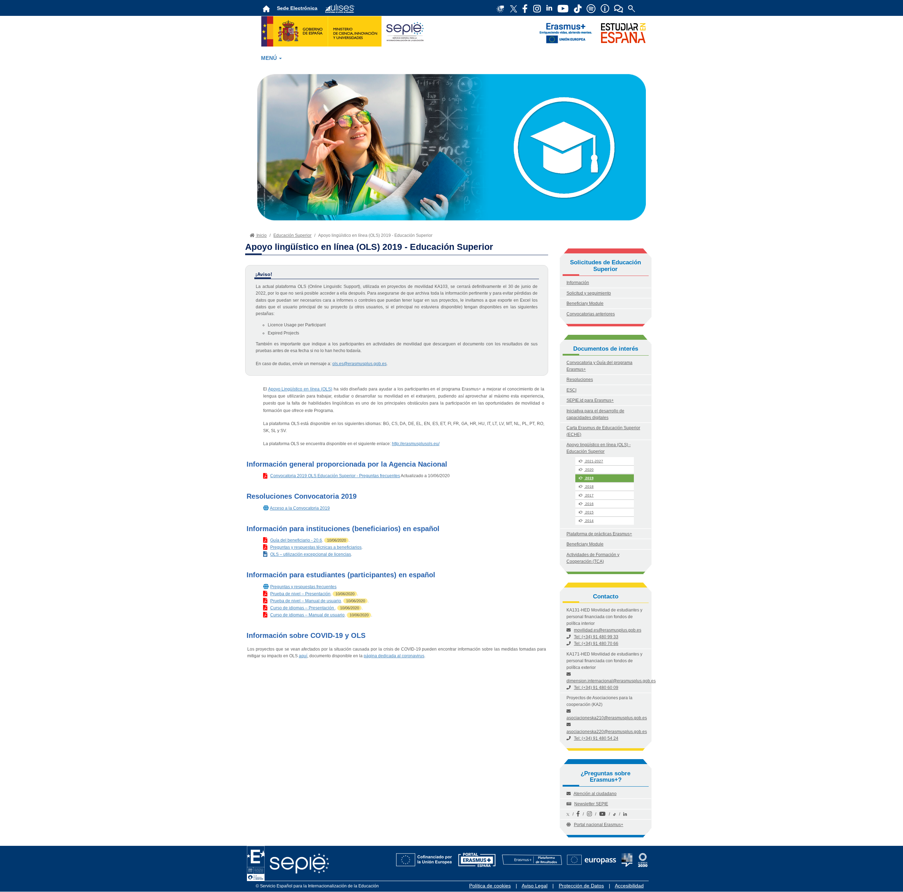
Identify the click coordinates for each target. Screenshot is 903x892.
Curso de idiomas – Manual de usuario (307, 615)
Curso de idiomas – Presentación (302, 607)
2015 (589, 512)
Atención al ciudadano (595, 793)
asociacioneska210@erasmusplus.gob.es (606, 717)
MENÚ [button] (269, 58)
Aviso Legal (534, 885)
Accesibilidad (629, 885)
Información (577, 282)
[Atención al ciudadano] (604, 8)
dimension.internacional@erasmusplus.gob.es (611, 680)
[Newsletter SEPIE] (525, 8)
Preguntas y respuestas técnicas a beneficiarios (316, 547)
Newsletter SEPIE (591, 803)
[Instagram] (589, 814)
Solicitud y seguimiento (588, 293)
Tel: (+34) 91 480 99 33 (596, 636)
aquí (303, 655)
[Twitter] (567, 814)
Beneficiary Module (585, 303)
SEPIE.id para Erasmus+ (590, 400)
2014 (589, 521)
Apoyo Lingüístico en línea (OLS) (300, 389)
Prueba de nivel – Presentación (300, 593)
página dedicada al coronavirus (394, 655)
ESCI (571, 390)
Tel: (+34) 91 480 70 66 (596, 643)
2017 (589, 495)
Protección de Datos (581, 885)
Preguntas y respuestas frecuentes (303, 586)
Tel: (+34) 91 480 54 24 (596, 738)
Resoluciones (579, 379)
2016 (589, 504)
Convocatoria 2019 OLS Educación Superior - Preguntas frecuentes (335, 475)
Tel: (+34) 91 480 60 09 (596, 687)
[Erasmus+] (566, 33)
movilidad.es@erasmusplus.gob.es (607, 630)
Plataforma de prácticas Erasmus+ (599, 533)
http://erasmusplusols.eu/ (416, 443)
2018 (589, 486)
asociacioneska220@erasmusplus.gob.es (606, 731)
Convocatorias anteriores (590, 314)
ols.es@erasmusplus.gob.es (359, 363)
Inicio (261, 235)
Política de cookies (490, 885)
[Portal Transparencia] (627, 856)
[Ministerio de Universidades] (344, 30)
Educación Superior (292, 235)
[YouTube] (602, 814)
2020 (589, 470)
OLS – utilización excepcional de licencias (310, 554)
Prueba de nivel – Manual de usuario (305, 600)
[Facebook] (578, 814)
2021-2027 (593, 461)
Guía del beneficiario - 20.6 (296, 540)
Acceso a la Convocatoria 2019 (300, 508)
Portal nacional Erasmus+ (598, 824)
